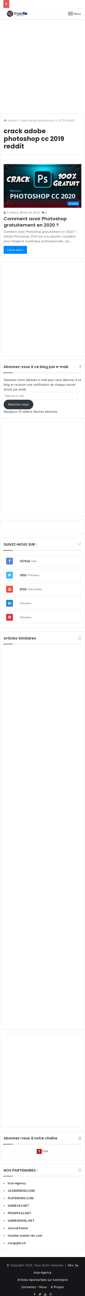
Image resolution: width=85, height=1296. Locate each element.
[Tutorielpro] (19, 13)
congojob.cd (17, 1243)
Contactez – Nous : (35, 1287)
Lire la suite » (15, 250)
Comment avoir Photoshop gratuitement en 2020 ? (35, 222)
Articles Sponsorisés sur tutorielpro (42, 1279)
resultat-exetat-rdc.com (25, 1235)
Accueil (11, 120)
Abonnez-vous (18, 404)
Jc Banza (12, 212)
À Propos (57, 1287)
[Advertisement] (42, 66)
